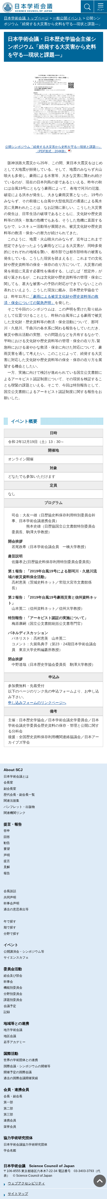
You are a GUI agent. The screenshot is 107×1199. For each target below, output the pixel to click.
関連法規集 (11, 800)
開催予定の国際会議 (18, 1072)
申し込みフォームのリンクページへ (37, 703)
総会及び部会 (13, 976)
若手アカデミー (14, 1042)
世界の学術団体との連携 (21, 1060)
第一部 (8, 1102)
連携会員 (10, 1120)
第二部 (8, 1108)
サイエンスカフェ (16, 957)
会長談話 (10, 891)
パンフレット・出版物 (19, 807)
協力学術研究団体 (18, 1138)
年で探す (10, 921)
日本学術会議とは (16, 776)
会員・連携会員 (16, 1089)
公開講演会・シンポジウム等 (24, 951)
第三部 (8, 1114)
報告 (7, 873)
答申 (7, 831)
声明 (7, 855)
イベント (11, 945)
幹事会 (8, 981)
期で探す (10, 927)
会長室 (8, 782)
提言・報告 (13, 824)
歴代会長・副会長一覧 (19, 794)
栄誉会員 (10, 1126)
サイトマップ (18, 1194)
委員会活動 (13, 969)
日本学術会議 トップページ (26, 18)
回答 (7, 837)
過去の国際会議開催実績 (21, 1078)
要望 (7, 849)
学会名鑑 (10, 1150)
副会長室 (10, 789)
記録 (7, 1012)
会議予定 (10, 1006)
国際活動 (11, 1053)
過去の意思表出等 (16, 909)
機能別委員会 (13, 987)
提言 (7, 861)
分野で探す (11, 933)
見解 (7, 867)
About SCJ (13, 770)
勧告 (7, 843)
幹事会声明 (11, 903)
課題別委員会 (13, 1000)
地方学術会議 (13, 1030)
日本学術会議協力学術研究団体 (25, 1144)
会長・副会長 (13, 1096)
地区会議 (10, 1036)
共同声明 (10, 897)
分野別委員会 (13, 994)
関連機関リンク (14, 813)
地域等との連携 (16, 1023)
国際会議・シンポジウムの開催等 (27, 1066)
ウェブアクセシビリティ (26, 1183)
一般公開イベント (67, 18)
